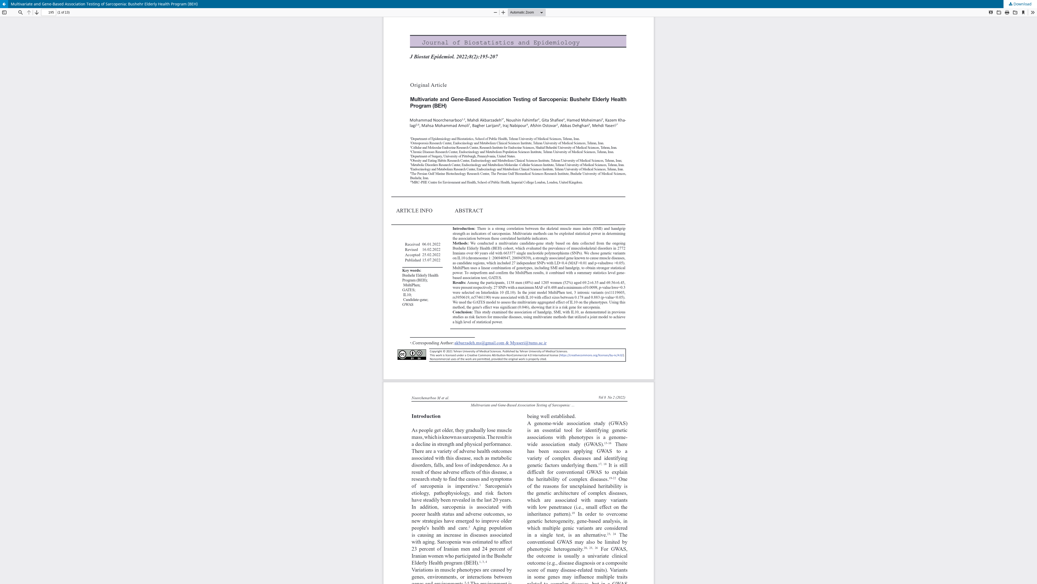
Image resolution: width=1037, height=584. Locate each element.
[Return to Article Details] (4, 4)
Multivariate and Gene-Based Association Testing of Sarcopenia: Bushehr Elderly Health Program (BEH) (104, 3)
